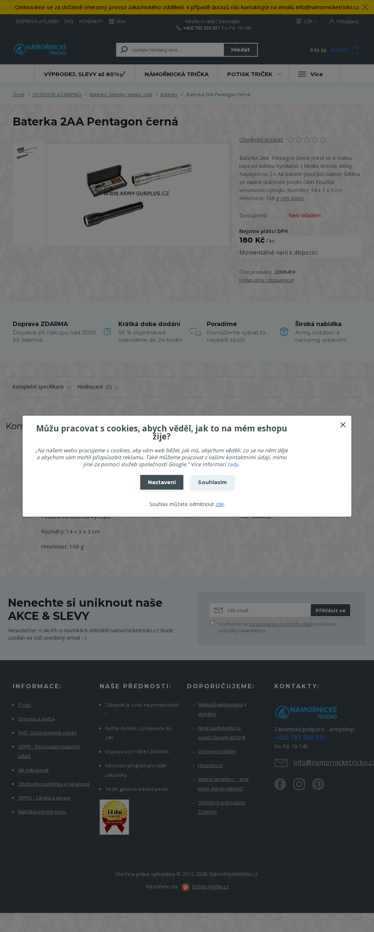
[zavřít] (343, 423)
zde (219, 504)
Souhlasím (212, 482)
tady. (234, 464)
